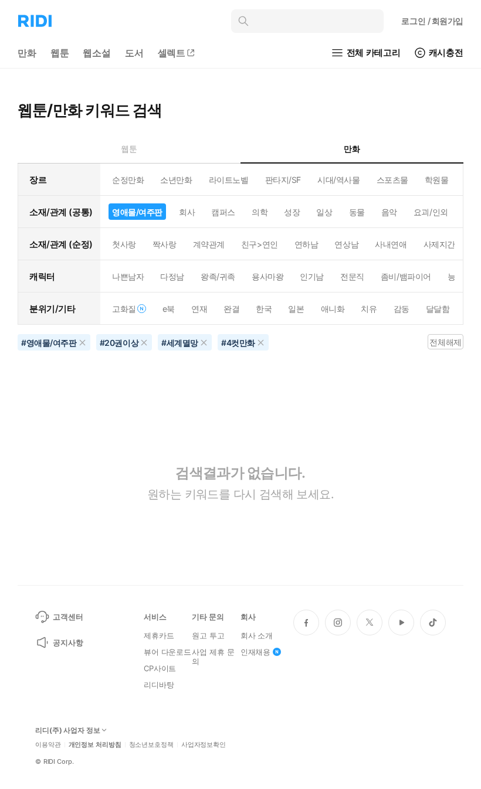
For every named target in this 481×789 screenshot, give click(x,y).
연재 (199, 309)
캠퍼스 (223, 212)
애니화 (333, 309)
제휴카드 (159, 635)
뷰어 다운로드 (167, 652)
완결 (231, 309)
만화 (27, 53)
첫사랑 (124, 244)
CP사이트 (160, 668)
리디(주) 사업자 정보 (67, 730)
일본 (296, 309)
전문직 (352, 276)
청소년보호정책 (151, 745)
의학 (259, 212)
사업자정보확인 (203, 745)
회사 (187, 212)
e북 (168, 309)
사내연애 (391, 244)
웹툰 (59, 53)
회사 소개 (256, 635)
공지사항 (68, 642)
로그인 (432, 21)
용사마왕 (267, 276)
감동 (401, 309)
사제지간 (439, 244)
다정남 (172, 276)
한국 (264, 309)
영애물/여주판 (137, 212)
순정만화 (128, 180)
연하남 (306, 244)
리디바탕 (159, 684)
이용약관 (48, 745)
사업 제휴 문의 (213, 656)
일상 (324, 212)
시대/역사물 (338, 180)
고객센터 (68, 616)
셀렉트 (172, 53)
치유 (369, 309)
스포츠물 (392, 180)
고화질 (124, 309)
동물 (357, 212)
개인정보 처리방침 (95, 745)
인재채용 (255, 652)
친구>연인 (259, 244)
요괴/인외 (431, 212)
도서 (134, 53)
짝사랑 (165, 244)
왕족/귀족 (218, 276)
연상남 (346, 244)
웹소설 (97, 53)
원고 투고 (208, 635)
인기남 (312, 276)
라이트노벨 (229, 180)
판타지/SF (283, 180)
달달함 (438, 309)
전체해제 (445, 342)
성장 (292, 212)
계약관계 (209, 244)
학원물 (437, 180)
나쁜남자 (128, 276)
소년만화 (176, 180)
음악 (389, 212)
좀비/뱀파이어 (406, 276)
